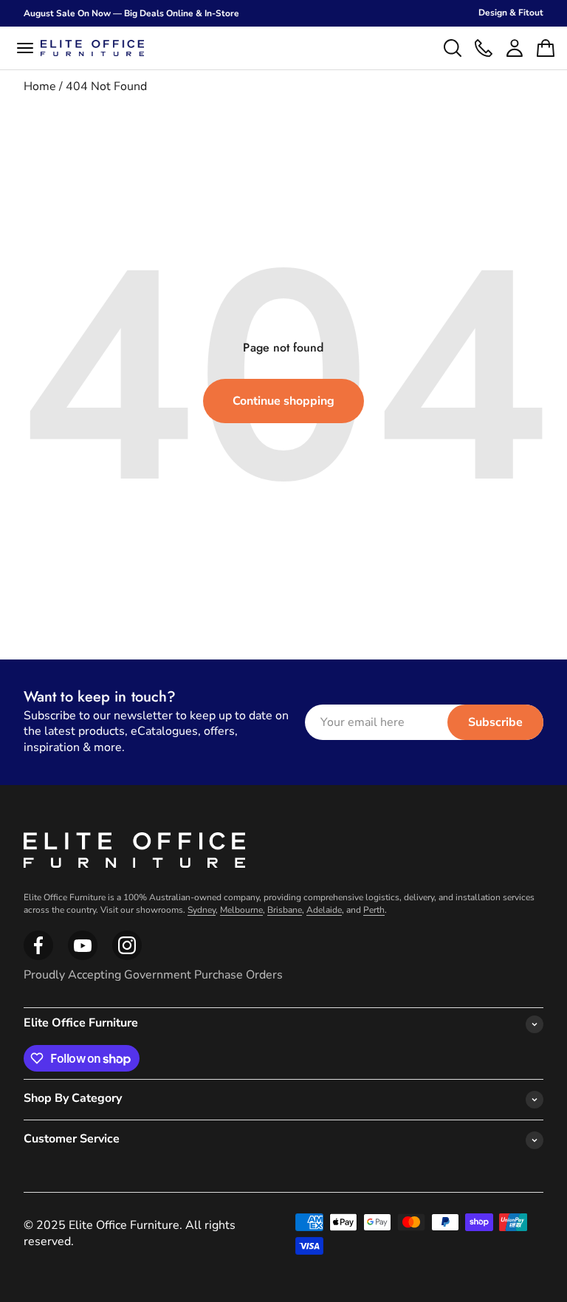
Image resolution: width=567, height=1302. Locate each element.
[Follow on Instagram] (82, 957)
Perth (374, 910)
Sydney (202, 910)
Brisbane (284, 910)
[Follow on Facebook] (38, 957)
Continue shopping (283, 401)
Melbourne (241, 910)
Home (40, 86)
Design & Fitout (510, 12)
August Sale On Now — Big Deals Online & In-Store (131, 13)
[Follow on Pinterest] (127, 957)
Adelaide (324, 910)
